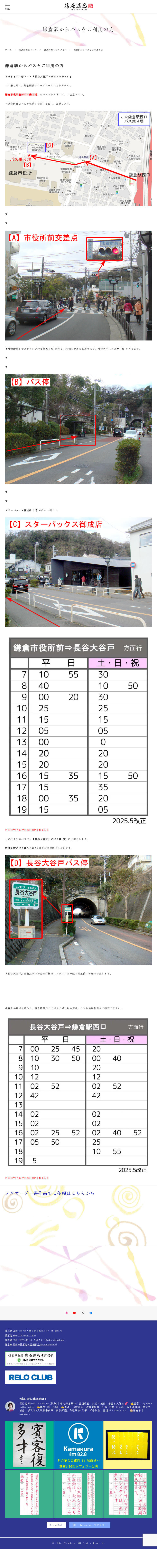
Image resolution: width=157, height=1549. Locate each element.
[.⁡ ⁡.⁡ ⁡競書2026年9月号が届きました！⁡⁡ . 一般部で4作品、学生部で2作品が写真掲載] (127, 1445)
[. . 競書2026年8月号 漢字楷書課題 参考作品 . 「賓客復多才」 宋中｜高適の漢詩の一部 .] (29, 1445)
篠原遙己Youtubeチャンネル (20, 1335)
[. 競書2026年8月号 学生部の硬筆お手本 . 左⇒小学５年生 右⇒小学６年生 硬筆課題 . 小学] (78, 1494)
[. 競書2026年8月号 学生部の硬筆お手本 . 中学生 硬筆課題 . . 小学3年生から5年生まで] (29, 1494)
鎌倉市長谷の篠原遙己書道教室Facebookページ (31, 1344)
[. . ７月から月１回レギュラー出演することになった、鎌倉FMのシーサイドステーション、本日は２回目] (78, 1445)
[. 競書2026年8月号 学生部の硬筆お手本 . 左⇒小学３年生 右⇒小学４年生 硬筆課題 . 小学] (127, 1494)
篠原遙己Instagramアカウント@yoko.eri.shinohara (33, 1331)
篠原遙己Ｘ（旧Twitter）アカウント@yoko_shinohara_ (35, 1340)
